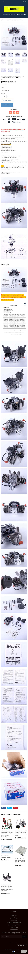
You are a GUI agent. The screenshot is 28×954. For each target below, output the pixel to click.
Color (2, 87)
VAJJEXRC (10, 949)
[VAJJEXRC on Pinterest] (21, 945)
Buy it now (7, 104)
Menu (4, 1)
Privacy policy (14, 917)
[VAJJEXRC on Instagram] (23, 945)
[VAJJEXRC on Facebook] (18, 945)
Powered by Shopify (18, 949)
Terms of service (14, 918)
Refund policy (14, 915)
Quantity (3, 93)
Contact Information (13, 943)
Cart (26, 1)
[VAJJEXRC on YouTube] (25, 945)
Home (2, 20)
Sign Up (24, 936)
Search (14, 913)
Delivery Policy (14, 920)
